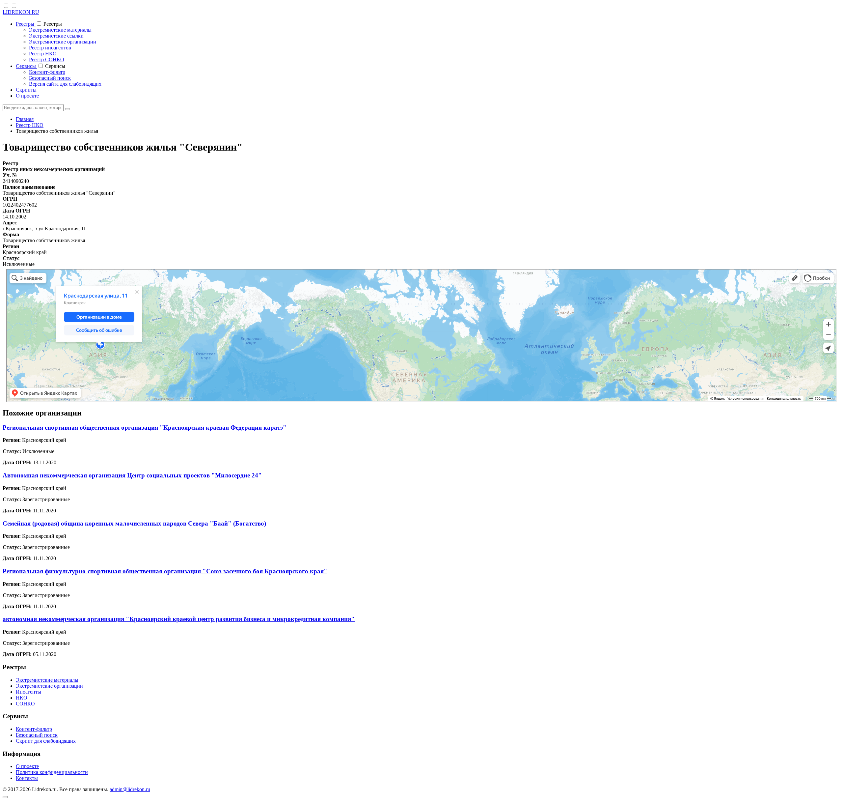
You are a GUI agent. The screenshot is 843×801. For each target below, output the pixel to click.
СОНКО (25, 703)
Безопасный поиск (50, 78)
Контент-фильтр (47, 72)
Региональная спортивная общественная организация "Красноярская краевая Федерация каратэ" (144, 427)
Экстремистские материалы (60, 30)
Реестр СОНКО (46, 59)
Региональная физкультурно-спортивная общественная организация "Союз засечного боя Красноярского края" (165, 571)
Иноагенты (28, 692)
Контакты (27, 778)
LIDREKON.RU (21, 12)
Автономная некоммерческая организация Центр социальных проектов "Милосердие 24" (132, 475)
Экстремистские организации (62, 41)
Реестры (26, 24)
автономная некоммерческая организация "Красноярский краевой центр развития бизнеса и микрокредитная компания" (179, 618)
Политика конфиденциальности (52, 772)
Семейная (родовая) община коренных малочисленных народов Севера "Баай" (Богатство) (134, 523)
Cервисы (26, 66)
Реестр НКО (43, 53)
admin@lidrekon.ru (130, 789)
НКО (21, 698)
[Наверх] (5, 797)
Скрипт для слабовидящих (46, 741)
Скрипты (26, 90)
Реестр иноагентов (50, 47)
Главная (25, 119)
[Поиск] (67, 109)
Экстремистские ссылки (56, 36)
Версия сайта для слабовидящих (65, 84)
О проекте (27, 96)
